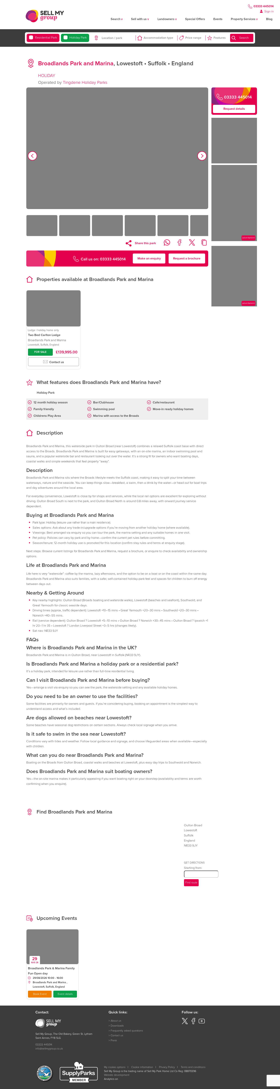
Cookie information (142, 1067)
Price (193, 38)
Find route (191, 883)
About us (116, 1021)
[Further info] (234, 240)
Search (244, 38)
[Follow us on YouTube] (202, 1023)
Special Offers (195, 19)
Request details (234, 108)
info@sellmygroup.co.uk (49, 1049)
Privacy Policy (167, 1067)
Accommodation (158, 38)
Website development (116, 1075)
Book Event (40, 994)
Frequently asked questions (127, 1031)
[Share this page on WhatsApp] (164, 244)
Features (220, 38)
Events (217, 19)
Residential (46, 38)
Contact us (56, 362)
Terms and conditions (193, 1067)
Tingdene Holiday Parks (85, 82)
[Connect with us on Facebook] (193, 1023)
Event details (65, 994)
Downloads (117, 1026)
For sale (40, 352)
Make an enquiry (149, 258)
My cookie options (114, 1067)
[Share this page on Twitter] (189, 244)
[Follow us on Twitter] (185, 1023)
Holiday (78, 38)
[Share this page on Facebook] (177, 244)
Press (114, 1040)
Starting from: (193, 867)
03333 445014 (264, 6)
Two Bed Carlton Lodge (44, 335)
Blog (269, 19)
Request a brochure (186, 258)
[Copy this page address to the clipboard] (202, 244)
